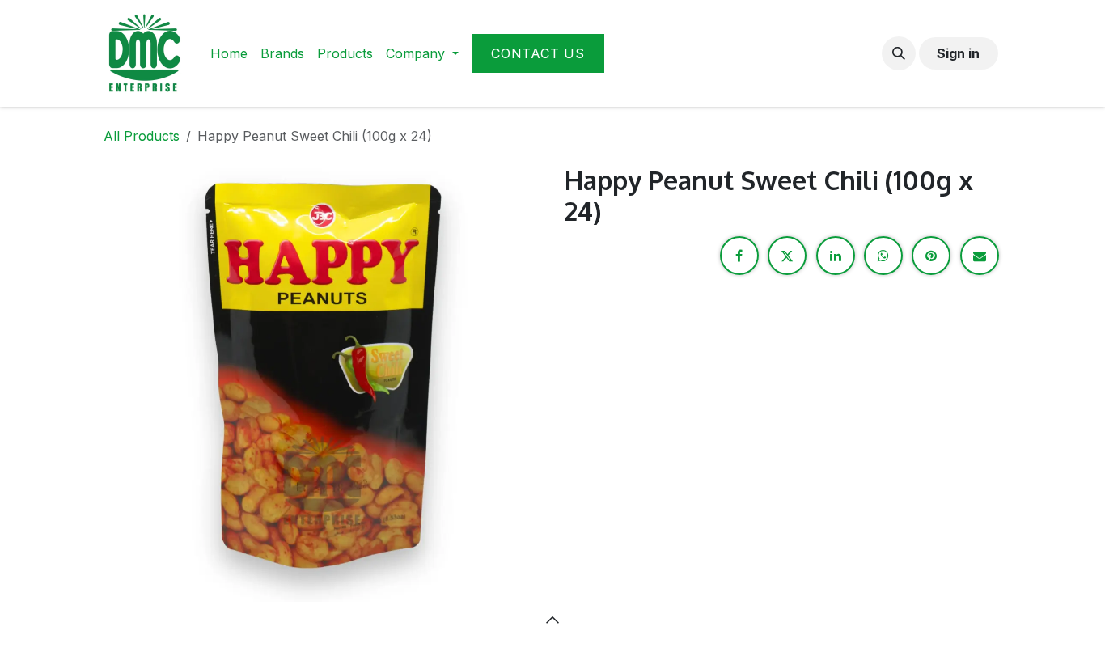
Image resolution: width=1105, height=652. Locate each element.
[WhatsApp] (883, 255)
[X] (787, 255)
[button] (899, 53)
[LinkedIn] (835, 255)
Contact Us (538, 53)
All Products (142, 136)
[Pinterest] (931, 255)
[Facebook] (739, 255)
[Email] (979, 255)
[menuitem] (229, 53)
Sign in (958, 53)
